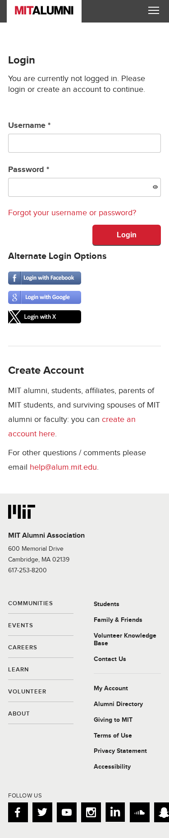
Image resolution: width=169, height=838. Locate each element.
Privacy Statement (120, 751)
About (19, 714)
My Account (111, 688)
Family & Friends (118, 620)
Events (20, 626)
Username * (29, 126)
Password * (28, 170)
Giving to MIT (113, 720)
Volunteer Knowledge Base (125, 639)
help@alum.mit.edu (63, 467)
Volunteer (27, 692)
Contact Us (110, 659)
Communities (30, 604)
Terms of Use (113, 735)
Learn (18, 670)
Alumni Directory (118, 704)
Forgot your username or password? (72, 212)
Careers (22, 648)
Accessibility (112, 766)
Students (106, 604)
